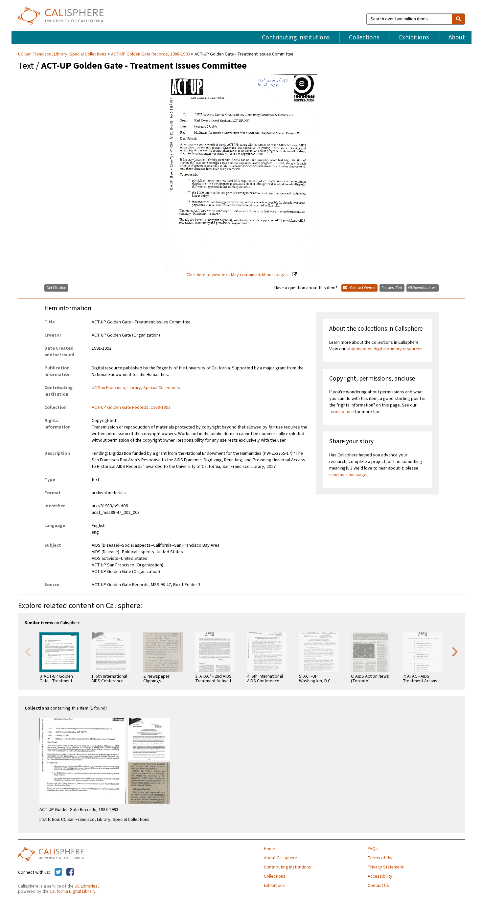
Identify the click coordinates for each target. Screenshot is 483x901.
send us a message (347, 475)
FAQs (373, 848)
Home (269, 848)
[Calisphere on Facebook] (70, 872)
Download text (424, 288)
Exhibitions (414, 37)
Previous (28, 651)
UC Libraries (86, 886)
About (456, 37)
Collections (364, 37)
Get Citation (56, 288)
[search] (458, 19)
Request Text (391, 288)
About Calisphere (280, 858)
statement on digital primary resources (385, 349)
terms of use (341, 411)
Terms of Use (381, 858)
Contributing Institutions (296, 37)
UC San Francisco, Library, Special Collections (62, 54)
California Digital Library (73, 891)
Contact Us (378, 885)
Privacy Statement (385, 867)
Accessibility (380, 876)
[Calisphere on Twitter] (58, 872)
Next (455, 651)
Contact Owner (362, 288)
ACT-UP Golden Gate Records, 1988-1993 (150, 54)
